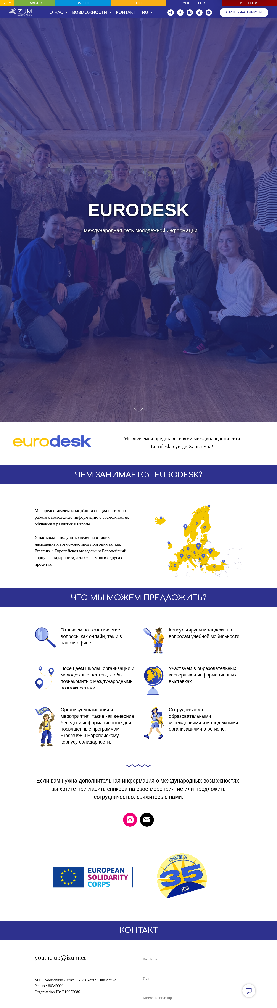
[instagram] (130, 820)
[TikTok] (199, 12)
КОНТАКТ (125, 12)
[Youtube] (209, 12)
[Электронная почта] (147, 820)
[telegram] (170, 12)
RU (145, 12)
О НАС (57, 12)
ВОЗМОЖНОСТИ (90, 12)
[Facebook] (180, 12)
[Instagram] (190, 12)
